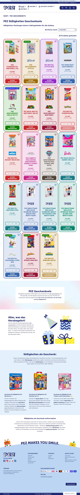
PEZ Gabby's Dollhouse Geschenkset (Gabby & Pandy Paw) (30, 161)
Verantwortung (32, 461)
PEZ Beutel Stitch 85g (49, 66)
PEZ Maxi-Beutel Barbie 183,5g (68, 159)
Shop (5, 16)
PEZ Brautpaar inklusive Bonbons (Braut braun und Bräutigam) (31, 211)
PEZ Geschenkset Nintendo (49, 113)
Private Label (31, 457)
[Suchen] (62, 8)
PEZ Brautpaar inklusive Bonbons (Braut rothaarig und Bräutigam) (49, 211)
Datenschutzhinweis (70, 457)
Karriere (30, 458)
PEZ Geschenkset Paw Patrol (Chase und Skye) (49, 161)
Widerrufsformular (69, 461)
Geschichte (31, 462)
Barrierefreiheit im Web (71, 460)
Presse (29, 460)
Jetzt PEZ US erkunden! (46, 476)
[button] (22, 6)
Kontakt (50, 455)
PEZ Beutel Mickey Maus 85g (12, 159)
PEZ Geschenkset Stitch (30, 66)
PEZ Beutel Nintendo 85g (12, 209)
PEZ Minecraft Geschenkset (67, 66)
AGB (66, 458)
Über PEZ (30, 455)
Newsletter (51, 458)
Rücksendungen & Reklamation (11, 472)
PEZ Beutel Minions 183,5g (49, 259)
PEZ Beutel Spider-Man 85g (31, 259)
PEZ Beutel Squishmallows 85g (12, 260)
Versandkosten (47, 494)
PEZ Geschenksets (18, 16)
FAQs (49, 457)
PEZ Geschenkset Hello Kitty (12, 113)
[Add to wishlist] (19, 41)
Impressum (67, 455)
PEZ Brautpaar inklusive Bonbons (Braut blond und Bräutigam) (67, 211)
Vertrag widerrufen (71, 484)
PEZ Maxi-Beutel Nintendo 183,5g (31, 112)
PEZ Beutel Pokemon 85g (68, 112)
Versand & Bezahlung (8, 473)
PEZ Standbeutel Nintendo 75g (12, 66)
